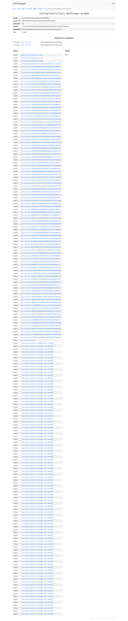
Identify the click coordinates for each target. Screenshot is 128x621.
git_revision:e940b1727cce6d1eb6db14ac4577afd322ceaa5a (41, 218)
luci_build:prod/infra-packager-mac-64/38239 (37, 515)
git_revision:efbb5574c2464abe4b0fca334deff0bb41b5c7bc (41, 203)
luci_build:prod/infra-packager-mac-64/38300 (37, 352)
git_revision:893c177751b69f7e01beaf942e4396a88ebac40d (41, 224)
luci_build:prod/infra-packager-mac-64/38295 (37, 366)
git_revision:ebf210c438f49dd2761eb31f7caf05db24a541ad (41, 113)
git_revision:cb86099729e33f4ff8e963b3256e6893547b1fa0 (41, 308)
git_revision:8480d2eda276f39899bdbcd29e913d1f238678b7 (41, 229)
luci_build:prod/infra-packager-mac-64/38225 (37, 555)
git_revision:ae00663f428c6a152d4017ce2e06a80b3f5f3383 (41, 186)
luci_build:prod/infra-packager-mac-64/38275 (37, 410)
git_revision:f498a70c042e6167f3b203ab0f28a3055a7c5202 (41, 142)
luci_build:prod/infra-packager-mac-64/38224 (37, 558)
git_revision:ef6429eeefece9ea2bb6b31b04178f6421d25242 (41, 96)
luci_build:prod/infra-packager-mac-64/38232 (37, 535)
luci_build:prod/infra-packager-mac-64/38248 (37, 488)
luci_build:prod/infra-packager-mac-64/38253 (37, 474)
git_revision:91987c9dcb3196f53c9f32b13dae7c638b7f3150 (41, 293)
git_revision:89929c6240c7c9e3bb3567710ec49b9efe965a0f (41, 226)
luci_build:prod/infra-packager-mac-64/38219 (37, 573)
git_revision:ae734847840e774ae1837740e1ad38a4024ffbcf (41, 273)
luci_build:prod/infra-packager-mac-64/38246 (37, 494)
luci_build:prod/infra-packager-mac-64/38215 (37, 585)
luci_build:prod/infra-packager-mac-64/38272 (37, 419)
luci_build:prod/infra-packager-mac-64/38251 (37, 480)
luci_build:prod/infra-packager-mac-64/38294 (37, 369)
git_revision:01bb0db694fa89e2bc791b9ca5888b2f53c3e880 (41, 323)
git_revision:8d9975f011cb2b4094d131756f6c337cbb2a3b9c (41, 165)
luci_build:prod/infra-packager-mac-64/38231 (37, 538)
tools (23, 9)
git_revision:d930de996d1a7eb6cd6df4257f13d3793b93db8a (41, 238)
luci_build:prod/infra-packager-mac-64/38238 (37, 518)
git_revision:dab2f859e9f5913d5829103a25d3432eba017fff (41, 261)
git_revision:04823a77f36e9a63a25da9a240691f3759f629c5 (41, 90)
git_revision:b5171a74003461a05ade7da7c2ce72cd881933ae (41, 116)
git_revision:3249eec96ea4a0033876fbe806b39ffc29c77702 (41, 157)
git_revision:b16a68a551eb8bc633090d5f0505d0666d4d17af (41, 282)
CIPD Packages (19, 3)
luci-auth (29, 9)
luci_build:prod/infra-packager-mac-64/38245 (37, 497)
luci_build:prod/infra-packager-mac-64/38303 (37, 343)
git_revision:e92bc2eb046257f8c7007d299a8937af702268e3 (41, 291)
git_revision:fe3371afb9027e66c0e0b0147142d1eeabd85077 (41, 232)
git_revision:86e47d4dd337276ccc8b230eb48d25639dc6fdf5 (41, 247)
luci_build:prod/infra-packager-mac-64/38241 (37, 509)
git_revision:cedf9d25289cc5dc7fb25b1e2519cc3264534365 (41, 192)
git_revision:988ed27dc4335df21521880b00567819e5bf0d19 (41, 328)
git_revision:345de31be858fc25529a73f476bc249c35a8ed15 (41, 160)
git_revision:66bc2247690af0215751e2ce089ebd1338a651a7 (41, 66)
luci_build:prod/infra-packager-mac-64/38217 (37, 579)
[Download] (23, 24)
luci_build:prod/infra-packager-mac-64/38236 (37, 523)
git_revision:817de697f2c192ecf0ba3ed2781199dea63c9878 (41, 139)
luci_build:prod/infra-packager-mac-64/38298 (37, 357)
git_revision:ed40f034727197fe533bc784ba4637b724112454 (41, 69)
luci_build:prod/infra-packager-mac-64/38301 (37, 349)
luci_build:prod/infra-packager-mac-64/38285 (37, 389)
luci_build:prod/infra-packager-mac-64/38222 (37, 564)
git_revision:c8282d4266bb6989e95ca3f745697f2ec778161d (41, 177)
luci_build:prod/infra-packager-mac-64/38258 (37, 459)
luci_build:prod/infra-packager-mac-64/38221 (37, 567)
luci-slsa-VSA (26, 45)
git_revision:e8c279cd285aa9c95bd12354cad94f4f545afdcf (41, 81)
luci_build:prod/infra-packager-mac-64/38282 (37, 395)
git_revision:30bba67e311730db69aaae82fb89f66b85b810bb (41, 302)
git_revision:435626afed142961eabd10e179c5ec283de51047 (41, 128)
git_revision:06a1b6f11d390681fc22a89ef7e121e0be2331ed (41, 276)
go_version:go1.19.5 (28, 340)
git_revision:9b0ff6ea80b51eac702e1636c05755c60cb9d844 (41, 78)
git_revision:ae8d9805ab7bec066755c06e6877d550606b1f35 (41, 110)
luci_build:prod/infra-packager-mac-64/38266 (37, 436)
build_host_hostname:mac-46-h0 (32, 55)
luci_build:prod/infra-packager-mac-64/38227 (37, 550)
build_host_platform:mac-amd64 (32, 61)
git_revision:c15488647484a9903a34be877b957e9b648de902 (41, 104)
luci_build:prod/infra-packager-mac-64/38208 (37, 605)
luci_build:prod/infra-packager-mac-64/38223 (37, 561)
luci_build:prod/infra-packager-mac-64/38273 (37, 416)
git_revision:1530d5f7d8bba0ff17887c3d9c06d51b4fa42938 (41, 296)
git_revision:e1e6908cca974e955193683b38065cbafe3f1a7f (41, 241)
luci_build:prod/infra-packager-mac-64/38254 (37, 471)
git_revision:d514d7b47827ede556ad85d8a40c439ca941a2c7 (41, 285)
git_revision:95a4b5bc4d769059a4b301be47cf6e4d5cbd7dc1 (41, 130)
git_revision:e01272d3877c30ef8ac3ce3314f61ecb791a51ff (41, 259)
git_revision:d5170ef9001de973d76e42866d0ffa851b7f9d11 (41, 197)
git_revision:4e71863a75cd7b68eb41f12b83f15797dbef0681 (41, 84)
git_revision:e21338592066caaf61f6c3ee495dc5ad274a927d (41, 305)
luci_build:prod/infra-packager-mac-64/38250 (37, 483)
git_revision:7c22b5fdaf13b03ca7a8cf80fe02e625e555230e (41, 334)
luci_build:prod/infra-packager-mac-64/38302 (37, 346)
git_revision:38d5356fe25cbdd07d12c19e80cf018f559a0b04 (41, 122)
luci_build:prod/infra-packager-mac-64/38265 (37, 439)
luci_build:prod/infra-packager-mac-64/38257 (37, 462)
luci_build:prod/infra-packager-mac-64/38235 (37, 526)
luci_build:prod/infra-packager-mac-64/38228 (37, 547)
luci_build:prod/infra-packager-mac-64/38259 (37, 456)
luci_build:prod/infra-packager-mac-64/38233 (37, 532)
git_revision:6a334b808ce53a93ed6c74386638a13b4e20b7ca (41, 320)
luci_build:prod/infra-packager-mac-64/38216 (37, 582)
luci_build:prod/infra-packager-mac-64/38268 (37, 430)
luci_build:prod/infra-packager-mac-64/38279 (37, 404)
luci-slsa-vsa (26, 42)
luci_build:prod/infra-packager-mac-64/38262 (37, 448)
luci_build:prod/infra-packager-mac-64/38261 (37, 451)
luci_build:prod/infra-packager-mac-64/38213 (37, 590)
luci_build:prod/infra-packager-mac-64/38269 (37, 427)
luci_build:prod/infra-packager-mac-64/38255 (37, 468)
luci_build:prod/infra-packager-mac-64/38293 (37, 372)
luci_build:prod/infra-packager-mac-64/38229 (37, 544)
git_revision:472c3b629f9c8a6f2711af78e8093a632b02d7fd (41, 125)
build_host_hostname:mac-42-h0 (32, 58)
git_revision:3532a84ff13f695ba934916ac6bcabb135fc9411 (41, 279)
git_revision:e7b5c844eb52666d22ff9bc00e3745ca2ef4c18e (41, 171)
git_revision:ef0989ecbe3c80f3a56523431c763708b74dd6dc (41, 256)
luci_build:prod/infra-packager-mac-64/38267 (37, 433)
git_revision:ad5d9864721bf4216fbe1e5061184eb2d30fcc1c (41, 264)
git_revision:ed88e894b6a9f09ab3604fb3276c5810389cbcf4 (41, 75)
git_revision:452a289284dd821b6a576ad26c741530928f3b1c (41, 154)
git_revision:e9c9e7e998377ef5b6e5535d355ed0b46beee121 (41, 194)
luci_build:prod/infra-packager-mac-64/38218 (37, 576)
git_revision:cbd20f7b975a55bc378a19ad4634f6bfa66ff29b (41, 174)
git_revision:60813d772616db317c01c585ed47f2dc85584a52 (41, 314)
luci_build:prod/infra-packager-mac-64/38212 (37, 593)
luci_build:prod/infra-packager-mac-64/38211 (37, 596)
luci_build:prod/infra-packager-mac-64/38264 (37, 442)
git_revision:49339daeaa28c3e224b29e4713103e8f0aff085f (41, 168)
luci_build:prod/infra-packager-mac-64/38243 (37, 503)
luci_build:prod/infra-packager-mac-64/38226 (37, 552)
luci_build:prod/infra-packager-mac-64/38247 (37, 491)
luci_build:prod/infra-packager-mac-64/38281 (37, 398)
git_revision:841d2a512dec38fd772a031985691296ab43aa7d (41, 183)
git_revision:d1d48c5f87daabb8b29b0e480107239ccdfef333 (41, 311)
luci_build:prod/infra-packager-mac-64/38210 (37, 599)
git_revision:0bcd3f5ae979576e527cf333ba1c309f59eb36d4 (41, 244)
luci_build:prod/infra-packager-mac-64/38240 (37, 512)
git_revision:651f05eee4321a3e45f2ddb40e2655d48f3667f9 (41, 93)
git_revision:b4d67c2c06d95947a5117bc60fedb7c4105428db (41, 250)
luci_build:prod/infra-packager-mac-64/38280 (37, 401)
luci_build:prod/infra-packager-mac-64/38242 (37, 506)
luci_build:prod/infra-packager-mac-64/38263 (37, 445)
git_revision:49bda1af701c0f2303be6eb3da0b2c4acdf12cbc (41, 288)
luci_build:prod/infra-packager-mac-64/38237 (37, 520)
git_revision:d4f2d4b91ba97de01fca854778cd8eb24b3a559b (41, 270)
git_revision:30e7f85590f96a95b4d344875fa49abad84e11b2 (41, 148)
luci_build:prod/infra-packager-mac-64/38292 (37, 375)
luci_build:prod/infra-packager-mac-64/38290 (37, 381)
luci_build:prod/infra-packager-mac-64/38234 (37, 529)
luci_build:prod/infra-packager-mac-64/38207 (37, 608)
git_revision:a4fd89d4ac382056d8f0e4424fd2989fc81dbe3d (41, 145)
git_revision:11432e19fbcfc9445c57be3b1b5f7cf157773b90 (41, 200)
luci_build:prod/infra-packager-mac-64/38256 (37, 465)
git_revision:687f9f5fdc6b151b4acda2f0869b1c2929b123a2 (41, 101)
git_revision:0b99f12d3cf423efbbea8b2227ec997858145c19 (41, 215)
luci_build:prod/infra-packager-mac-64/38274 (37, 413)
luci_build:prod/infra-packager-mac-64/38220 (37, 570)
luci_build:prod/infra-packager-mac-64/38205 (37, 614)
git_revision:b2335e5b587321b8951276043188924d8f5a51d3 (41, 72)
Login (113, 3)
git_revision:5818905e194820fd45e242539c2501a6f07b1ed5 (41, 189)
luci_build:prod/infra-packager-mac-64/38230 (37, 541)
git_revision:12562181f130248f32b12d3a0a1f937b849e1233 (41, 331)
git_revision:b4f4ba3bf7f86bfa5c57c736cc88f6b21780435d (41, 317)
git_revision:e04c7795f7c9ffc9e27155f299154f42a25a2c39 (41, 119)
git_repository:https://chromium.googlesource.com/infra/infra (43, 64)
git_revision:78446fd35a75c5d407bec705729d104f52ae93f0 (41, 98)
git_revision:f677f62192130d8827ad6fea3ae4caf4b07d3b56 (41, 253)
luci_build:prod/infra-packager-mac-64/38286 (37, 387)
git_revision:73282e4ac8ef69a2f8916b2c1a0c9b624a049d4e (41, 107)
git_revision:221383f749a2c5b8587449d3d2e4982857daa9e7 (41, 337)
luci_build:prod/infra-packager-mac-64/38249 (37, 486)
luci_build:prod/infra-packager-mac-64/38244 (37, 500)
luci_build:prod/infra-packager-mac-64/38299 (37, 355)
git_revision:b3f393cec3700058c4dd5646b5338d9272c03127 (41, 162)
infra (18, 9)
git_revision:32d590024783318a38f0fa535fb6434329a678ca (41, 299)
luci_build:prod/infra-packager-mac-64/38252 (37, 477)
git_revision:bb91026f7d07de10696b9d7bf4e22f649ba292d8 (41, 235)
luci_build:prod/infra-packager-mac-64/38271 (37, 422)
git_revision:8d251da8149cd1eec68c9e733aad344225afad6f (41, 325)
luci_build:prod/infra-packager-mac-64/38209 (37, 602)
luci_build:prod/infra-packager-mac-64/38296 (37, 363)
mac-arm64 (38, 9)
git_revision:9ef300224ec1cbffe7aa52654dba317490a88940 (41, 206)
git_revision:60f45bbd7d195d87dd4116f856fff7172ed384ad (41, 212)
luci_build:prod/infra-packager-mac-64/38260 (37, 454)
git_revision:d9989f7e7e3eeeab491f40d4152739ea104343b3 (41, 180)
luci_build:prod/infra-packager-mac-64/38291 (37, 378)
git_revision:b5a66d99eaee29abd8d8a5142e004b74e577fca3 (41, 133)
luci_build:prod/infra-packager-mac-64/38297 (37, 360)
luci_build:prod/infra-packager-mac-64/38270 (37, 424)
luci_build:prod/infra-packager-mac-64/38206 (37, 611)
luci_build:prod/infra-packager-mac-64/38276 (37, 407)
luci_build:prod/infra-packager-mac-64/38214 (37, 587)
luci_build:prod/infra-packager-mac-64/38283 (37, 392)
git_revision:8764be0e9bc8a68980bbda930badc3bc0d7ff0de (41, 151)
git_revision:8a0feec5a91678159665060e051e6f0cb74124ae (41, 87)
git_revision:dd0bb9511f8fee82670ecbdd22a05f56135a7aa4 (41, 267)
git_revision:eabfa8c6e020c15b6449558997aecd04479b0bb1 (41, 136)
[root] (14, 9)
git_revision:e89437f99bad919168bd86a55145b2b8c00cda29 (41, 221)
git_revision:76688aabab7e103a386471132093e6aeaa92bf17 (41, 209)
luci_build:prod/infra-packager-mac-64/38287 (37, 384)
